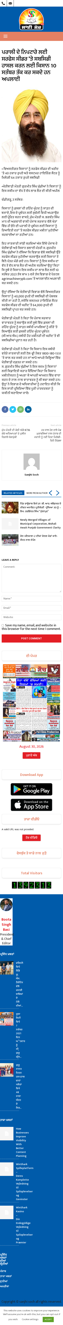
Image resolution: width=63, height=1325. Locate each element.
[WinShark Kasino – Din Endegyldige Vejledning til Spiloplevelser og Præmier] (6, 1212)
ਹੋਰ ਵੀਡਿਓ (31, 837)
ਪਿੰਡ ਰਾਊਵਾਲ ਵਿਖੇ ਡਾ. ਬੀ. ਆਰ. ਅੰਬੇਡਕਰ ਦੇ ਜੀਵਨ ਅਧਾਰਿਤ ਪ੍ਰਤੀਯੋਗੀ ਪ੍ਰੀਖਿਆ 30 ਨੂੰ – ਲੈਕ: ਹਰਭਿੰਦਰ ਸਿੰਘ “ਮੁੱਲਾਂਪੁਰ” (40, 507)
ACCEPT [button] (48, 1319)
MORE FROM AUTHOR (37, 493)
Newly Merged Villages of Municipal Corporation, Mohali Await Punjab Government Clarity (40, 524)
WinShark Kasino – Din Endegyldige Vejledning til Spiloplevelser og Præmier (24, 1225)
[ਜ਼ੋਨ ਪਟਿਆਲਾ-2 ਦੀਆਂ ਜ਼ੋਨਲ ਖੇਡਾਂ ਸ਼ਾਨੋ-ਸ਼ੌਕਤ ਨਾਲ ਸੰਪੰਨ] (10, 540)
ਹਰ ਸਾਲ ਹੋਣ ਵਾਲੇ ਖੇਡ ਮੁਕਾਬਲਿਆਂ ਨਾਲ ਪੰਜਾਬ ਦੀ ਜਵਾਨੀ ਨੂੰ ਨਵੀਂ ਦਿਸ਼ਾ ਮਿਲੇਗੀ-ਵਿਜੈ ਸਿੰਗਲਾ (47, 435)
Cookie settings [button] (30, 1319)
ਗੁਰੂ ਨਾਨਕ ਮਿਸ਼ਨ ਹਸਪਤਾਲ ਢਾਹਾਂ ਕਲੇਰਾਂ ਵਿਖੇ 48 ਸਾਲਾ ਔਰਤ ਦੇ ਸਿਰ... (20, 1086)
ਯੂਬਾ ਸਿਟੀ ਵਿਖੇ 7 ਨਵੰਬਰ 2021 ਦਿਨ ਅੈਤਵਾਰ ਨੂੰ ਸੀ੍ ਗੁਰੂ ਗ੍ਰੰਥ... (20, 1035)
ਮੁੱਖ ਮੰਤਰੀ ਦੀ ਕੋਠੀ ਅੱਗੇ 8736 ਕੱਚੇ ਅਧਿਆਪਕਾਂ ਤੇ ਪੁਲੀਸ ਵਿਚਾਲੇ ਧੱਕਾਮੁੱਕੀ (16, 434)
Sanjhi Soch (32, 474)
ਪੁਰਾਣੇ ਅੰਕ (31, 755)
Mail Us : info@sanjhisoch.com (10, 2)
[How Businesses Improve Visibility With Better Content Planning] (6, 1133)
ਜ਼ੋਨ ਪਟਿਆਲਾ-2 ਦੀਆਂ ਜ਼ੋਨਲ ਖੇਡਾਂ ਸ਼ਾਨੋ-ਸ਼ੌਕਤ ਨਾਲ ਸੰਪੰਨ (39, 538)
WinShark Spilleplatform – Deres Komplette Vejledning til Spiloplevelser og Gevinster (24, 1182)
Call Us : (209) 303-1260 (3, 2)
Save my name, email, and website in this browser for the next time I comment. (31, 627)
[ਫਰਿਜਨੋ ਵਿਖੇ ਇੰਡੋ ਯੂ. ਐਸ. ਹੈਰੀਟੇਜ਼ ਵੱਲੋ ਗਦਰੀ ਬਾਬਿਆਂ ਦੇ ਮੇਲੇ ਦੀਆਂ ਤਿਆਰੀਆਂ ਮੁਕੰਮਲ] (6, 968)
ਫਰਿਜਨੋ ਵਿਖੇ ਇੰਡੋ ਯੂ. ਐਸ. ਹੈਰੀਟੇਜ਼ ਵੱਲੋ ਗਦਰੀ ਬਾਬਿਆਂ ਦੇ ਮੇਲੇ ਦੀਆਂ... (19, 984)
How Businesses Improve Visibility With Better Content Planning (22, 1142)
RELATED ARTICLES (13, 493)
